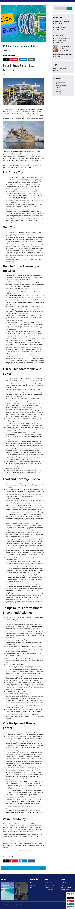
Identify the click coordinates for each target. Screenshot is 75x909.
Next (41, 868)
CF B (5, 50)
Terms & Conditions (50, 885)
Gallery (32, 887)
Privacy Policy (48, 883)
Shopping (58, 91)
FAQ (62, 885)
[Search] (69, 8)
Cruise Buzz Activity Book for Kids (62, 54)
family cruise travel (61, 85)
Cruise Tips (59, 84)
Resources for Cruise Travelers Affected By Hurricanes (61, 39)
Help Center (64, 883)
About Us (32, 885)
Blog (54, 68)
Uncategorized (60, 93)
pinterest (15, 59)
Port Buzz (58, 89)
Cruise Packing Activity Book (61, 21)
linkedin (24, 59)
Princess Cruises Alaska (59, 27)
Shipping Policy (49, 889)
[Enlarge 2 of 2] (26, 884)
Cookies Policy (49, 887)
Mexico (58, 87)
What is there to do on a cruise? (62, 33)
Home (31, 883)
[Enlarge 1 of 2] (12, 884)
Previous (6, 868)
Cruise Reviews (60, 68)
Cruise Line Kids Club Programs (65, 47)
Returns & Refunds (66, 887)
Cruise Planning (60, 82)
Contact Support (65, 889)
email (32, 59)
